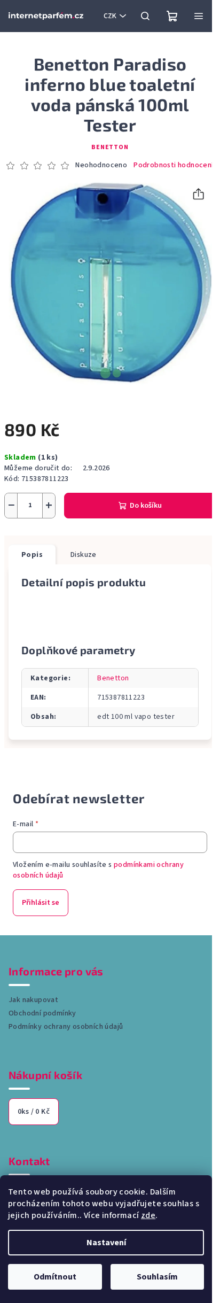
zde (148, 1215)
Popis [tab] (32, 554)
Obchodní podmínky (42, 1013)
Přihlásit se (40, 902)
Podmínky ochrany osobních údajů (66, 1026)
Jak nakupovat (33, 1000)
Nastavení (106, 1242)
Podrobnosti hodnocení (173, 165)
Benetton (109, 147)
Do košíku (146, 505)
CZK (110, 16)
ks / (34, 1111)
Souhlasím (157, 1277)
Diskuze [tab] (83, 554)
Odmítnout (55, 1277)
